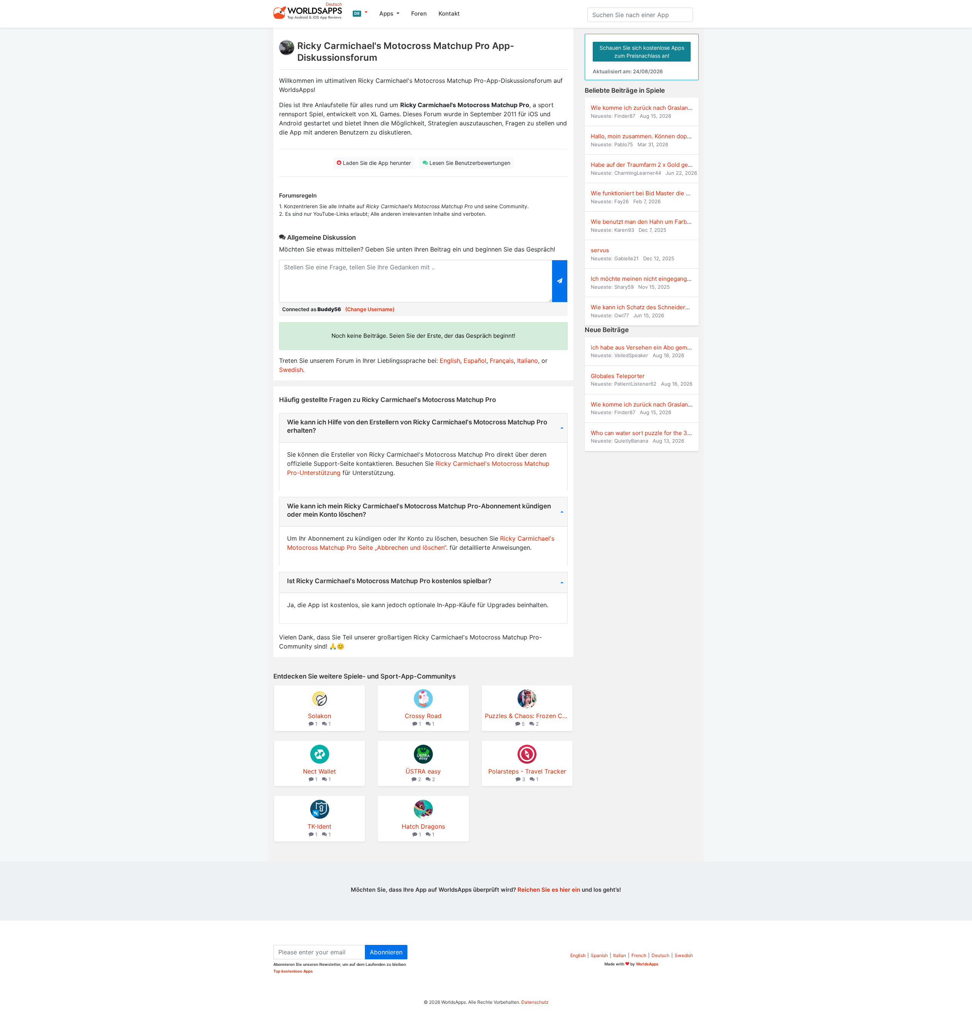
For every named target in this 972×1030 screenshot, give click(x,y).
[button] (360, 12)
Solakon (319, 716)
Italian (619, 955)
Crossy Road (423, 716)
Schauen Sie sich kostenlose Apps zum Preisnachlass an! (642, 51)
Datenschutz (535, 1002)
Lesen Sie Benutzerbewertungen (469, 163)
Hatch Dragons (423, 826)
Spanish (599, 955)
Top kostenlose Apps (293, 971)
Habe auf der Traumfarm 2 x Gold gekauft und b (654, 164)
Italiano (527, 360)
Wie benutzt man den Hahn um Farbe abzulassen (656, 221)
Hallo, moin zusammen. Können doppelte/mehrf (655, 136)
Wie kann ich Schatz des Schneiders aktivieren (653, 307)
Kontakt (449, 13)
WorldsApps (647, 964)
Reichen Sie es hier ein (549, 889)
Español (475, 360)
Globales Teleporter (618, 376)
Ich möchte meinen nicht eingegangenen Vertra (655, 278)
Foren (419, 13)
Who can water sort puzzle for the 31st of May (652, 433)
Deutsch (660, 955)
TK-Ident (319, 826)
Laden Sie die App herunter (376, 163)
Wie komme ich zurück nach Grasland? (642, 107)
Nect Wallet (319, 771)
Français (502, 360)
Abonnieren (386, 952)
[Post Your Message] (560, 281)
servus (600, 250)
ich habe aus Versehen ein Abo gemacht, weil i (653, 347)
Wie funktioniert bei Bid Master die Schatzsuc (652, 193)
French (638, 955)
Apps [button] (387, 13)
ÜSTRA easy (423, 771)
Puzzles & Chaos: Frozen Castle (527, 716)
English (450, 360)
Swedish (291, 369)
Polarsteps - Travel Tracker (527, 771)
